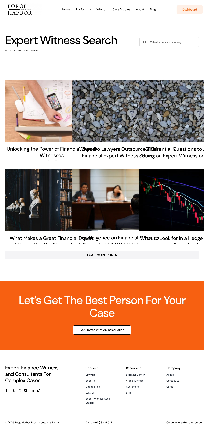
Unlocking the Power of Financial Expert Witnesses (51, 152)
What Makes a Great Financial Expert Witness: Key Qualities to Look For (52, 241)
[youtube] (25, 390)
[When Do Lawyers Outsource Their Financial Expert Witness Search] (118, 111)
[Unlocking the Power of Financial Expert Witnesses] (51, 110)
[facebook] (6, 390)
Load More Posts (102, 255)
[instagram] (19, 390)
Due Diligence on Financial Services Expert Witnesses (118, 241)
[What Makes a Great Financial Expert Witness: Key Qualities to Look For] (51, 200)
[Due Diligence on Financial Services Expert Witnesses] (118, 199)
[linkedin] (32, 390)
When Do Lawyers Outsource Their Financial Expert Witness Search (118, 152)
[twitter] (13, 390)
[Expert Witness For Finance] (23, 4)
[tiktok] (38, 390)
